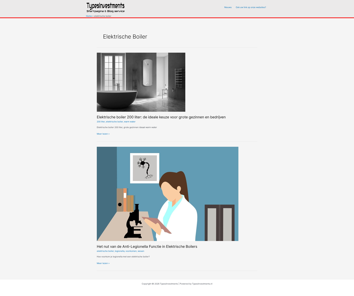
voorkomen (131, 251)
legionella (119, 251)
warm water (130, 121)
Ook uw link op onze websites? (251, 7)
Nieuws (228, 7)
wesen (141, 251)
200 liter (101, 121)
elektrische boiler (114, 121)
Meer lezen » (103, 134)
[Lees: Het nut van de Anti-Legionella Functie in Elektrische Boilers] (167, 193)
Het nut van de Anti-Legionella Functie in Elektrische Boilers (147, 246)
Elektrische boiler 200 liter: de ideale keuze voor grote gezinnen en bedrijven (161, 117)
